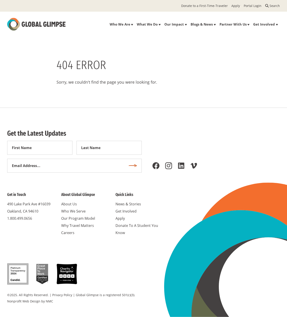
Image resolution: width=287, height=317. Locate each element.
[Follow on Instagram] (168, 165)
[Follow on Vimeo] (193, 165)
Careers (67, 232)
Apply (235, 6)
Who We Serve (73, 211)
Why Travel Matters (77, 225)
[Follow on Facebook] (156, 165)
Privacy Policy (62, 295)
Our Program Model (78, 218)
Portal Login (252, 6)
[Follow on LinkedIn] (181, 165)
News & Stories (128, 204)
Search (275, 6)
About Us (69, 204)
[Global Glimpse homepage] (36, 24)
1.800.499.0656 (19, 218)
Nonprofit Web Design (23, 301)
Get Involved (126, 211)
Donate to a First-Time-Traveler (204, 6)
